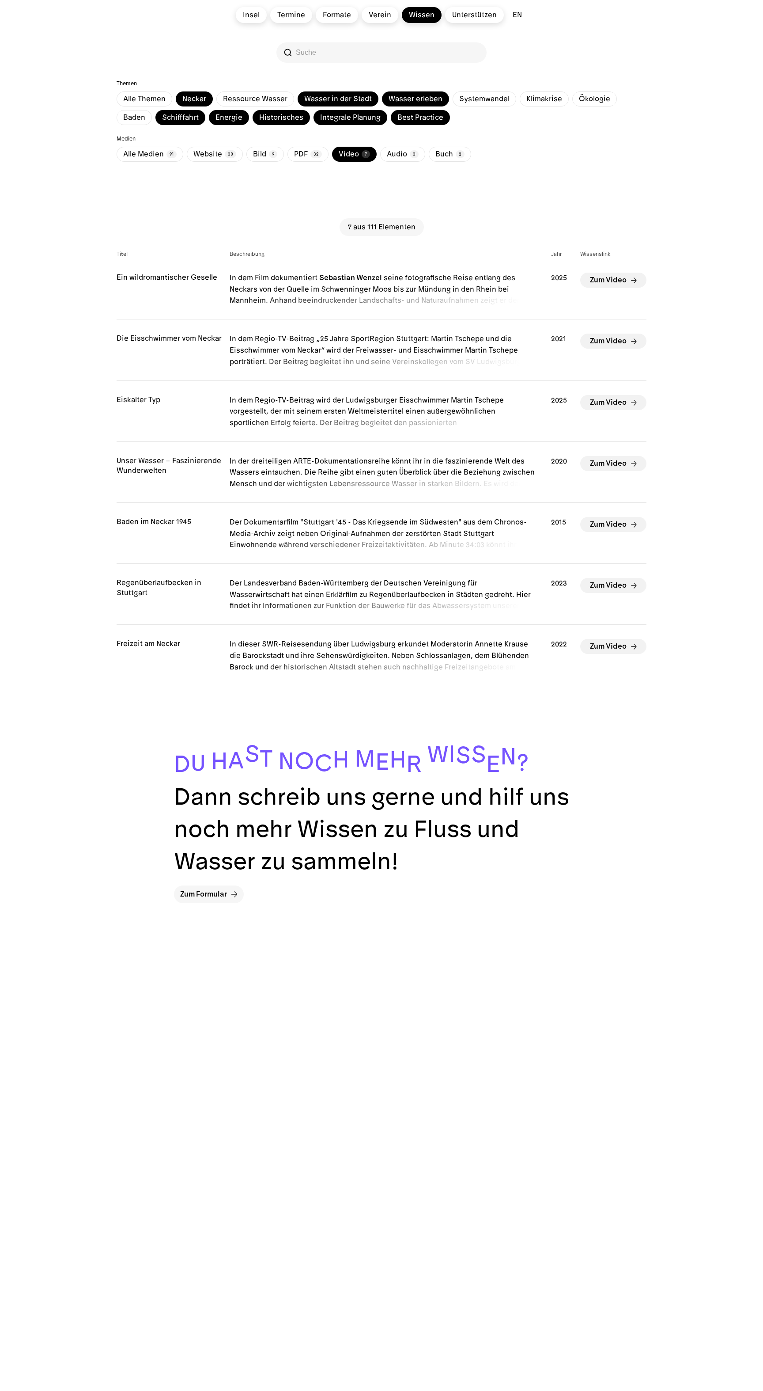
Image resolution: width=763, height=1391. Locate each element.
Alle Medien (148, 154)
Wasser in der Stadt (338, 99)
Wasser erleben (415, 99)
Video (353, 154)
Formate (337, 15)
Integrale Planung (350, 117)
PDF (306, 154)
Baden (134, 117)
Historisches (281, 117)
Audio (401, 154)
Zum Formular (203, 894)
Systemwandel (484, 99)
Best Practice (420, 117)
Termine (291, 15)
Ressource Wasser (255, 99)
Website (213, 154)
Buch (448, 154)
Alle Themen (144, 99)
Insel (251, 15)
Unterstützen (474, 15)
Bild (263, 154)
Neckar (194, 99)
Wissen (421, 15)
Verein (380, 15)
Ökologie (594, 99)
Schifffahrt (180, 117)
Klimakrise (544, 99)
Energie (228, 117)
